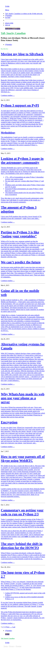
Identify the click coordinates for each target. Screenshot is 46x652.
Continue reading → (8, 95)
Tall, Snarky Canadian (12, 29)
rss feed (7, 17)
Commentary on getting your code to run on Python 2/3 (22, 512)
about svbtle (9, 23)
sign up (7, 25)
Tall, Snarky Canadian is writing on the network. (24, 13)
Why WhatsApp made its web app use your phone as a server (22, 398)
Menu (7, 10)
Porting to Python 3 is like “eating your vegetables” (20, 234)
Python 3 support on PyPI (20, 105)
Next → (9, 627)
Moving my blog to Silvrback (22, 54)
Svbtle (7, 6)
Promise (18, 646)
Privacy (11, 646)
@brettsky (8, 15)
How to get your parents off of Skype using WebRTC (23, 458)
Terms (6, 646)
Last (13, 627)
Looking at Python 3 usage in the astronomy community (22, 160)
